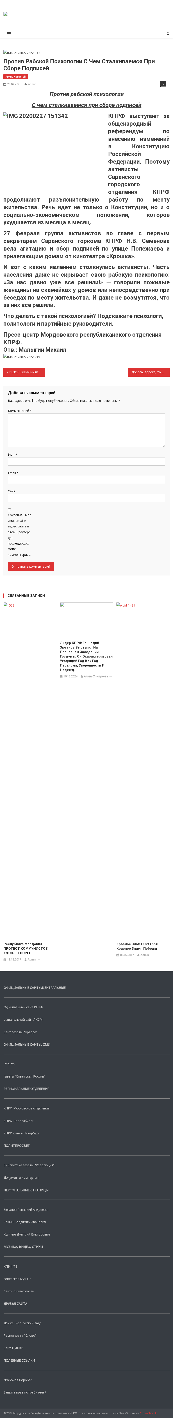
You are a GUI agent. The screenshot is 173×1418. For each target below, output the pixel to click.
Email (13, 473)
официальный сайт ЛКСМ (23, 1019)
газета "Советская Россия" (24, 1076)
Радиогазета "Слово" (20, 1335)
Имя (12, 454)
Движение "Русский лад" (22, 1323)
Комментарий (20, 411)
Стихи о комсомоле (19, 1291)
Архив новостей (16, 76)
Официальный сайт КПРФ (23, 1007)
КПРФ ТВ (11, 1266)
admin (32, 84)
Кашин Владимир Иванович (25, 1222)
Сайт (11, 491)
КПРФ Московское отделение (27, 1108)
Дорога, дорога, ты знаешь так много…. (150, 372)
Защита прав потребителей (25, 1392)
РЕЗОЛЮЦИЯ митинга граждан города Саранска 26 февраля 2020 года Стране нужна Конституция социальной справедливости (27, 372)
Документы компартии (21, 1177)
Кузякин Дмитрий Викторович (27, 1234)
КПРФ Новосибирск (19, 1121)
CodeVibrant (148, 1413)
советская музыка (17, 1279)
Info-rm (9, 1064)
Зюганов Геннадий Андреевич (26, 1209)
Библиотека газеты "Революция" (29, 1165)
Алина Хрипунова (96, 676)
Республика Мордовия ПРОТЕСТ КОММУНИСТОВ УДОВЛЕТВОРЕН (26, 948)
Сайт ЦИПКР (13, 1348)
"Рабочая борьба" (18, 1380)
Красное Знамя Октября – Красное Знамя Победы (138, 946)
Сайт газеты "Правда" (20, 1032)
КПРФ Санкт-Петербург (22, 1133)
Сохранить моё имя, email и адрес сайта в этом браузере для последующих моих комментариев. (19, 535)
